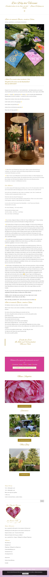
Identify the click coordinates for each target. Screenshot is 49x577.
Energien (18, 22)
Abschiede (7, 542)
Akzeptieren (25, 573)
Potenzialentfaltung (9, 549)
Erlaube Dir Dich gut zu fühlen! (16, 535)
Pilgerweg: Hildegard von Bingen (12, 547)
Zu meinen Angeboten (24, 406)
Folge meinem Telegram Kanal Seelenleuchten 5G (24, 367)
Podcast (33, 569)
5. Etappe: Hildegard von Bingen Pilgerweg (22, 537)
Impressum (7, 557)
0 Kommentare (23, 22)
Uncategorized (8, 553)
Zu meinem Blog (24, 474)
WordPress (34, 575)
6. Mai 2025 (7, 494)
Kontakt (6, 563)
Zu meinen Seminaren (24, 440)
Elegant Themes (22, 575)
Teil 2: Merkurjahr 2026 (10, 488)
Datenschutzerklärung (9, 560)
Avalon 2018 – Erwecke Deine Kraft (16, 532)
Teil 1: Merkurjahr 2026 (10, 490)
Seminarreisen (8, 551)
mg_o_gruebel (9, 22)
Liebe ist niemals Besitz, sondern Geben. (13, 497)
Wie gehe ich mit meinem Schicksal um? (21, 528)
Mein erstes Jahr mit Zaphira (11, 492)
